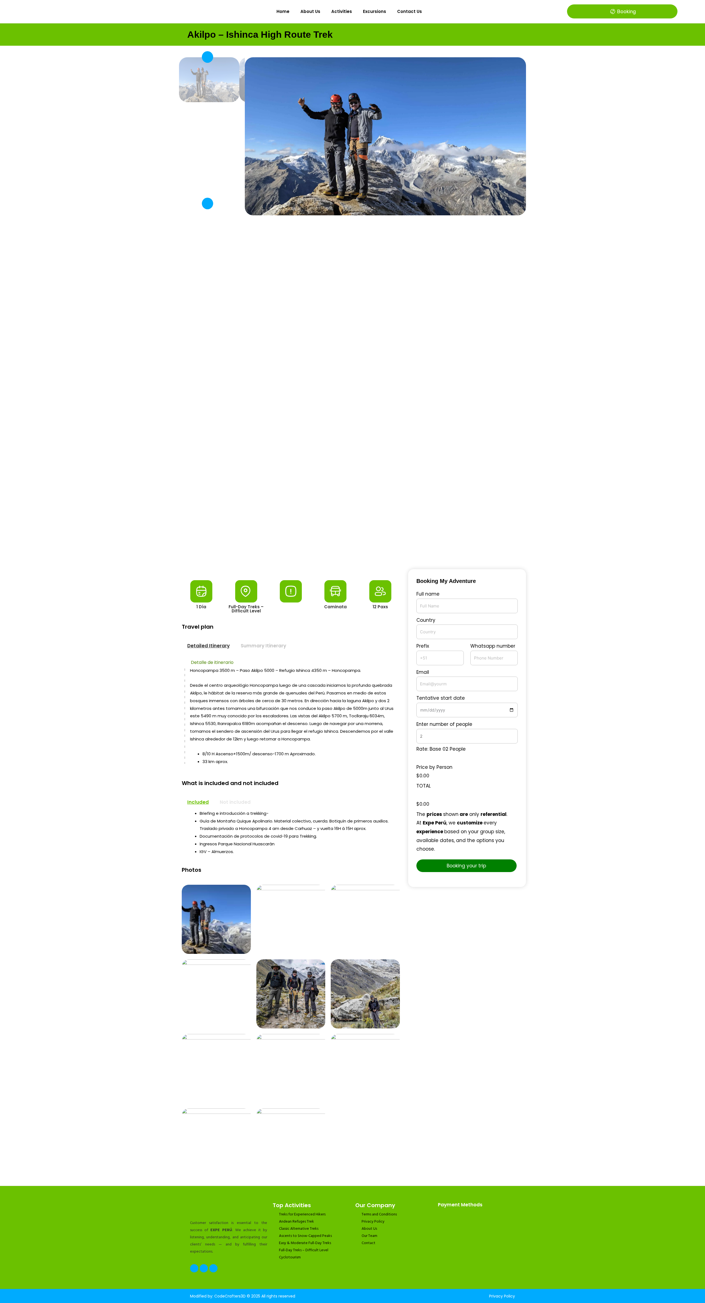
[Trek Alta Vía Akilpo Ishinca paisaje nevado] (216, 1142)
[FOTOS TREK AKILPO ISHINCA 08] (291, 993)
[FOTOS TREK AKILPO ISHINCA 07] (216, 993)
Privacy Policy (502, 1296)
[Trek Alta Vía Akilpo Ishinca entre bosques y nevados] (365, 1068)
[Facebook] (194, 1268)
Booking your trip (466, 865)
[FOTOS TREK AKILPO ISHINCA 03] (291, 919)
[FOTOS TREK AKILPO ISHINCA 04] (291, 1142)
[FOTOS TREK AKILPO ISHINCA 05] (365, 919)
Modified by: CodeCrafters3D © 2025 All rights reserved (242, 1296)
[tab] (208, 646)
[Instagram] (204, 1268)
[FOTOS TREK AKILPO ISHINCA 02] (385, 136)
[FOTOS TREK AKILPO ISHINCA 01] (365, 993)
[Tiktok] (213, 1268)
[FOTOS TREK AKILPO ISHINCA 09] (291, 1068)
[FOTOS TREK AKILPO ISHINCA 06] (216, 1068)
